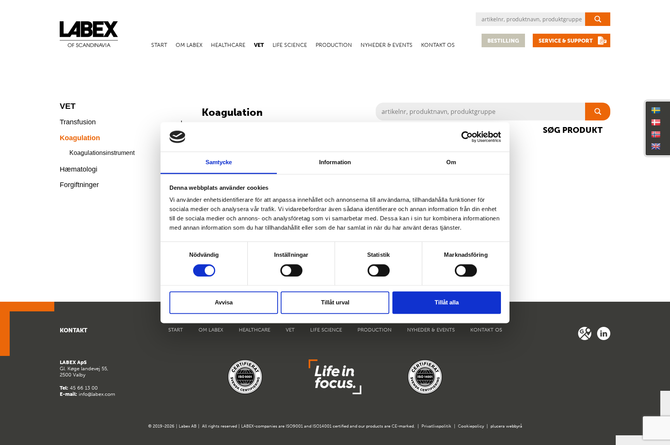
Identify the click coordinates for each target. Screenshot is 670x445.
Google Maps (584, 333)
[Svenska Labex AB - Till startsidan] (89, 34)
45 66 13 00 (84, 388)
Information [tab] (335, 162)
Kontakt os (438, 45)
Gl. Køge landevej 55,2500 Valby (84, 368)
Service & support (566, 41)
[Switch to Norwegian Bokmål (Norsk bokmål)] (655, 134)
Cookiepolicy (471, 426)
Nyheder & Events (387, 45)
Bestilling (503, 41)
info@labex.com (97, 394)
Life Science (290, 45)
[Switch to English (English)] (655, 146)
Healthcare (228, 45)
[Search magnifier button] (597, 19)
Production (334, 45)
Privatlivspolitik (436, 426)
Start (159, 45)
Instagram (603, 333)
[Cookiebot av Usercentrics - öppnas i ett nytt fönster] (467, 137)
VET (259, 45)
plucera (497, 426)
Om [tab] (451, 162)
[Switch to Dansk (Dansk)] (655, 122)
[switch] (291, 270)
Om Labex (189, 45)
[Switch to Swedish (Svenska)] (655, 110)
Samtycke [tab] (218, 162)
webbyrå (514, 426)
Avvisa (224, 302)
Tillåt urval (335, 302)
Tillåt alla (447, 302)
